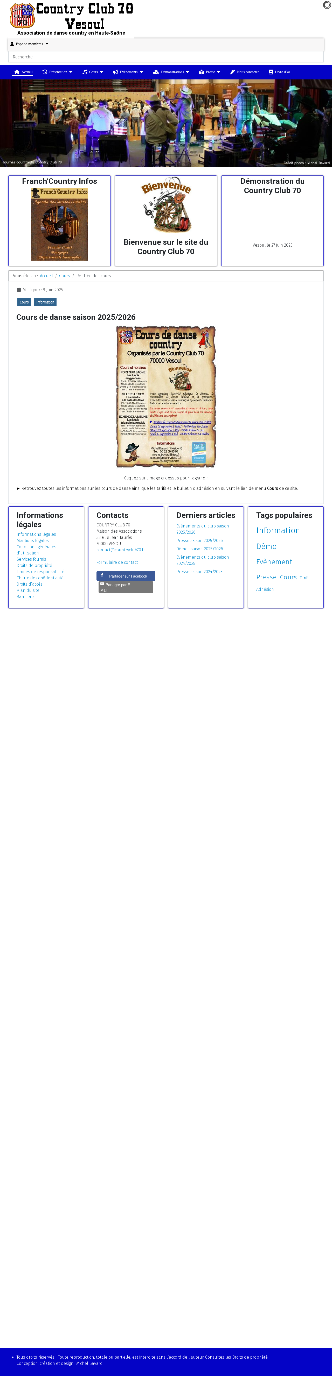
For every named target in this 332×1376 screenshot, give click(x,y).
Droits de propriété (34, 565)
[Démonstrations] (186, 72)
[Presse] (217, 72)
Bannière (25, 596)
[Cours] (100, 72)
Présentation (58, 72)
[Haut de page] (323, 1366)
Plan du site (28, 590)
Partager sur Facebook (128, 576)
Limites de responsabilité (40, 571)
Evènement (274, 561)
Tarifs (304, 577)
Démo (266, 546)
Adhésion (265, 589)
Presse (210, 72)
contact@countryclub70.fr (120, 549)
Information (45, 302)
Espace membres (29, 44)
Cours (93, 72)
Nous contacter (248, 72)
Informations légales (36, 534)
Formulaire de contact (117, 562)
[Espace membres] (46, 44)
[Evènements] (140, 72)
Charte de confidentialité (40, 577)
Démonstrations (172, 72)
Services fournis (31, 559)
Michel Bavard (89, 1363)
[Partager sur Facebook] (102, 576)
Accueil (27, 72)
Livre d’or (282, 72)
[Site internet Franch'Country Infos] (59, 224)
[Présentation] (70, 72)
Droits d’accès (30, 584)
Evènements (128, 72)
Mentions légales (33, 540)
